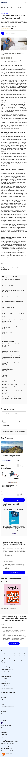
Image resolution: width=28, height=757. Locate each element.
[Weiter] (21, 465)
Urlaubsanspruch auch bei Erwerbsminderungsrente (8, 308)
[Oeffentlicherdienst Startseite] (4, 2)
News (2, 26)
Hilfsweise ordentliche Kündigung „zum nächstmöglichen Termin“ (13, 326)
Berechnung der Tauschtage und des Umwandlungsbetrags (11, 280)
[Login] (25, 2)
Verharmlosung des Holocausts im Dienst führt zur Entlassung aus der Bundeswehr (13, 350)
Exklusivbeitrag (6, 460)
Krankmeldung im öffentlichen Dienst (11, 296)
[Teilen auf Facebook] (7, 58)
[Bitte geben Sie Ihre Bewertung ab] (9, 29)
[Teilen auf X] (4, 58)
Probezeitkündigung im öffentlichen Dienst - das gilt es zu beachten (13, 320)
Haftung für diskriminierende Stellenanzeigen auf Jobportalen (13, 344)
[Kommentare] (12, 29)
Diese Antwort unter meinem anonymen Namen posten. (14, 421)
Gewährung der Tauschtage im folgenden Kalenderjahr (12, 362)
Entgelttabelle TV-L (7, 332)
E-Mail (2, 624)
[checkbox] (2, 421)
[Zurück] (18, 465)
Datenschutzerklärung (7, 633)
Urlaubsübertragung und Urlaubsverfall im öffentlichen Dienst (13, 291)
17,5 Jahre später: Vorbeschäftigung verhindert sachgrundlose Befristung (13, 385)
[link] (5, 7)
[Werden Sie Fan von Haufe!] (2, 723)
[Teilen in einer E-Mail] (2, 58)
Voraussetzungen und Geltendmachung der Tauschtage (12, 302)
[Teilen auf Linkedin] (11, 58)
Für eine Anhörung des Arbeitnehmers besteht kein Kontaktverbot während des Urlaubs (13, 397)
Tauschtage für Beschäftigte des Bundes (12, 380)
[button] (6, 425)
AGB (20, 630)
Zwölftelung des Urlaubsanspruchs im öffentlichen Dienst (13, 314)
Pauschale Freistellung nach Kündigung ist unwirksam (12, 391)
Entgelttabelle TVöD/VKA (8, 285)
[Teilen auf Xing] (9, 58)
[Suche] (22, 2)
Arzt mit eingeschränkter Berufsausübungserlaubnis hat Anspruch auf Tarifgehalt (13, 356)
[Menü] (10, 2)
